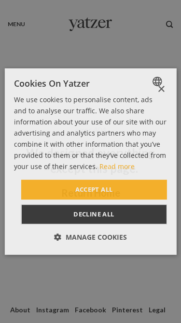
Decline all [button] (93, 214)
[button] (90, 237)
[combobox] (159, 81)
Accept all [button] (94, 189)
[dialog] (90, 161)
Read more (117, 166)
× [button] (161, 89)
